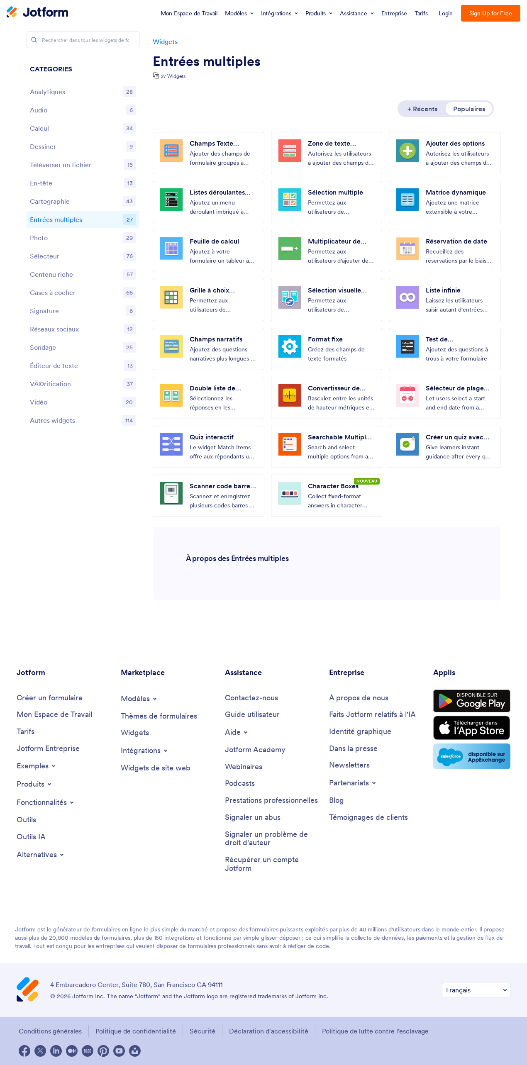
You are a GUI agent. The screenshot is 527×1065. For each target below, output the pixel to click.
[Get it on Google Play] (471, 701)
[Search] (34, 40)
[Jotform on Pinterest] (103, 1051)
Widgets (165, 41)
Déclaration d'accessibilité (268, 1031)
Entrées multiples (207, 61)
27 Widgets (173, 76)
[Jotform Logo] (37, 13)
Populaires (469, 109)
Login (446, 13)
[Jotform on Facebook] (24, 1051)
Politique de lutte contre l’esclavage (375, 1031)
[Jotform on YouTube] (119, 1051)
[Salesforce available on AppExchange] (471, 756)
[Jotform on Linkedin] (56, 1051)
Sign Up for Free (490, 13)
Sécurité (202, 1031)
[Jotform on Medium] (72, 1051)
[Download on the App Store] (471, 728)
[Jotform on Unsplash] (135, 1051)
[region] (83, 247)
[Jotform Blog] (87, 1051)
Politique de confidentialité (135, 1031)
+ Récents (422, 109)
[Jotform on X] (40, 1051)
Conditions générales (50, 1031)
